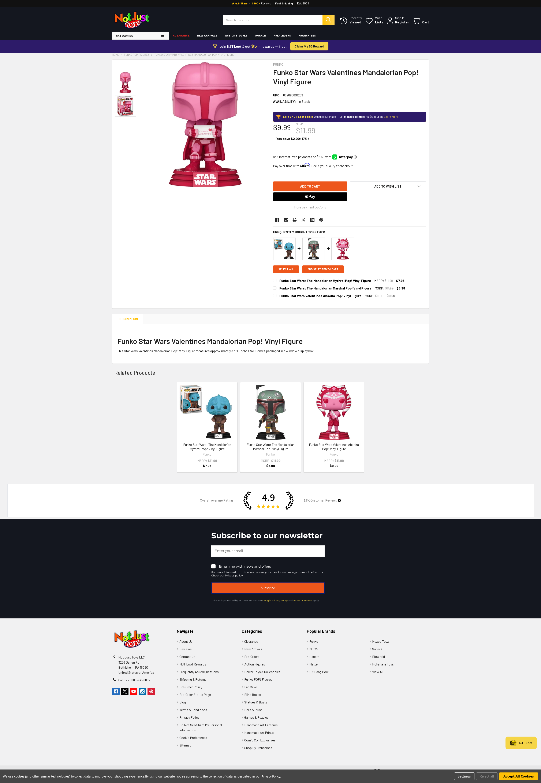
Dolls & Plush (253, 710)
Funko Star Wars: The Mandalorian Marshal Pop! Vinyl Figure (325, 288)
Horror (260, 35)
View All (377, 672)
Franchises (307, 35)
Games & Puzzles (256, 717)
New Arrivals (207, 35)
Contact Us (187, 657)
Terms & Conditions (193, 710)
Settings (464, 776)
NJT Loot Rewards (192, 664)
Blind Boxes (252, 694)
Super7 (377, 649)
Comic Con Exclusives (260, 740)
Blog (182, 702)
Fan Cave (250, 687)
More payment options (310, 207)
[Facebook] (277, 220)
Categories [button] (124, 35)
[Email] (286, 220)
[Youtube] (133, 691)
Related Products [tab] (135, 372)
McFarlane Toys (383, 664)
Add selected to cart (323, 269)
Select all (286, 269)
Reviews (185, 649)
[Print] (294, 220)
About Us (186, 641)
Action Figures (236, 35)
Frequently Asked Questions (199, 672)
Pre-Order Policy (190, 687)
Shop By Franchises (258, 748)
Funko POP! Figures (258, 679)
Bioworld (378, 657)
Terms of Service (302, 600)
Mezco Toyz (380, 641)
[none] (205, 124)
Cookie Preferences (193, 738)
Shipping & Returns (192, 679)
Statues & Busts (255, 702)
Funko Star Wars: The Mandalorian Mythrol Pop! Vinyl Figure (325, 281)
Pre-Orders (282, 35)
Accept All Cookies (518, 776)
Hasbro (314, 657)
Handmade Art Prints (259, 732)
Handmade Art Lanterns (261, 725)
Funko (313, 641)
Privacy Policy (189, 717)
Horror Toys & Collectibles (262, 672)
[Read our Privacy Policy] (322, 572)
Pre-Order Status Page (195, 694)
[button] (388, 186)
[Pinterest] (321, 220)
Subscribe (268, 588)
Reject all (487, 776)
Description (127, 319)
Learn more (391, 116)
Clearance (181, 35)
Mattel (313, 664)
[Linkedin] (312, 220)
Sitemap (185, 745)
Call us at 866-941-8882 (134, 680)
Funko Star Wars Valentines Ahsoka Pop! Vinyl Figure (320, 296)
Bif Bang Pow (319, 672)
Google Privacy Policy (275, 600)
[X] (303, 220)
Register (402, 22)
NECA (313, 649)
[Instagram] (142, 691)
